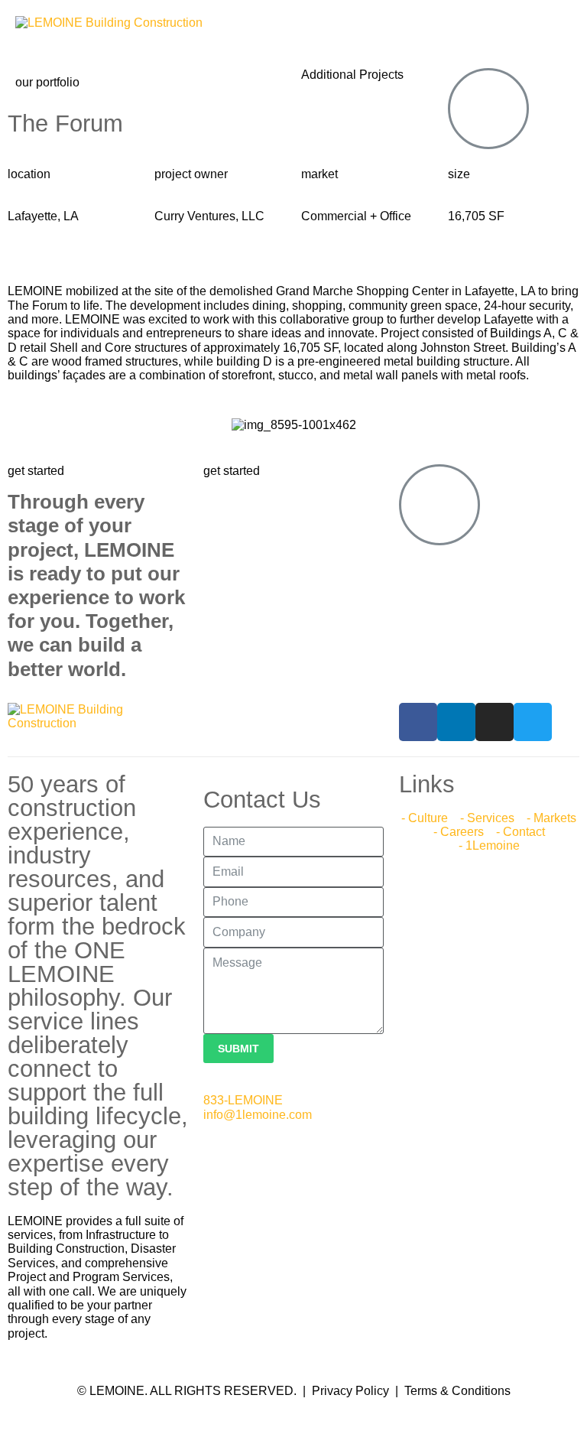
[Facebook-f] (418, 722)
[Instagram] (494, 722)
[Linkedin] (456, 722)
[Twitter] (533, 722)
